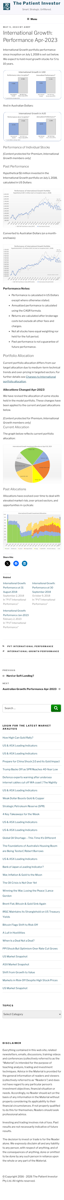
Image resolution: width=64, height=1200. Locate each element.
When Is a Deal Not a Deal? (18, 940)
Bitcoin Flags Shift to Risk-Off (20, 924)
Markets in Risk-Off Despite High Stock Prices (30, 980)
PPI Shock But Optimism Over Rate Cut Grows (30, 948)
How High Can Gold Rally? (18, 737)
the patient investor (37, 3)
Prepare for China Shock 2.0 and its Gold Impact (31, 761)
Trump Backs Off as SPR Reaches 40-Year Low (30, 769)
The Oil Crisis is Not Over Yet (20, 882)
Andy (27, 27)
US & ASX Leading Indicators (20, 745)
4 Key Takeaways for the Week (21, 814)
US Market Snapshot (15, 956)
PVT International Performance (30, 646)
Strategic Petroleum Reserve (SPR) (24, 806)
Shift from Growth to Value (19, 972)
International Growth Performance (33, 651)
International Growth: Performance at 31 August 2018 (14, 587)
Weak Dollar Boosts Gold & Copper (23, 798)
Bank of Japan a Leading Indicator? (23, 866)
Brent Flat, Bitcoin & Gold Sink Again (24, 903)
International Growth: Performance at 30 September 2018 (43, 587)
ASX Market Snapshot (16, 964)
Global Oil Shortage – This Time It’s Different (29, 838)
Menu (34, 19)
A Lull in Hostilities (14, 932)
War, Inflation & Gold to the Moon (22, 874)
